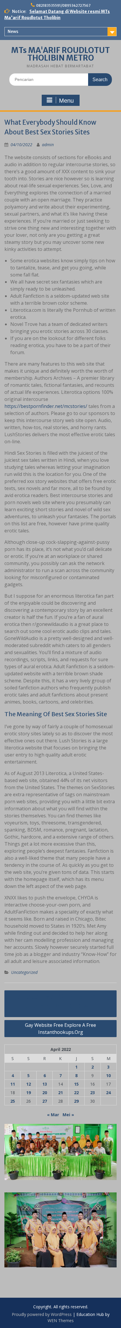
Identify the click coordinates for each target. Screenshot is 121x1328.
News (13, 31)
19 (28, 1092)
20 (44, 1092)
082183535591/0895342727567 (63, 5)
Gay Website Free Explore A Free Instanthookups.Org (60, 1028)
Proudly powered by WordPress (42, 1314)
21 (60, 1092)
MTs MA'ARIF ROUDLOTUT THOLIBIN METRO (60, 54)
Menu (66, 100)
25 (12, 1101)
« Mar (53, 1114)
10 (108, 1075)
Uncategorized (24, 972)
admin (48, 144)
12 (28, 1084)
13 (44, 1084)
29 (76, 1101)
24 (108, 1092)
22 (76, 1092)
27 (44, 1101)
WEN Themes (61, 1320)
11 (12, 1084)
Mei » (68, 1114)
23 (92, 1092)
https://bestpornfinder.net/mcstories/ (45, 406)
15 (76, 1084)
